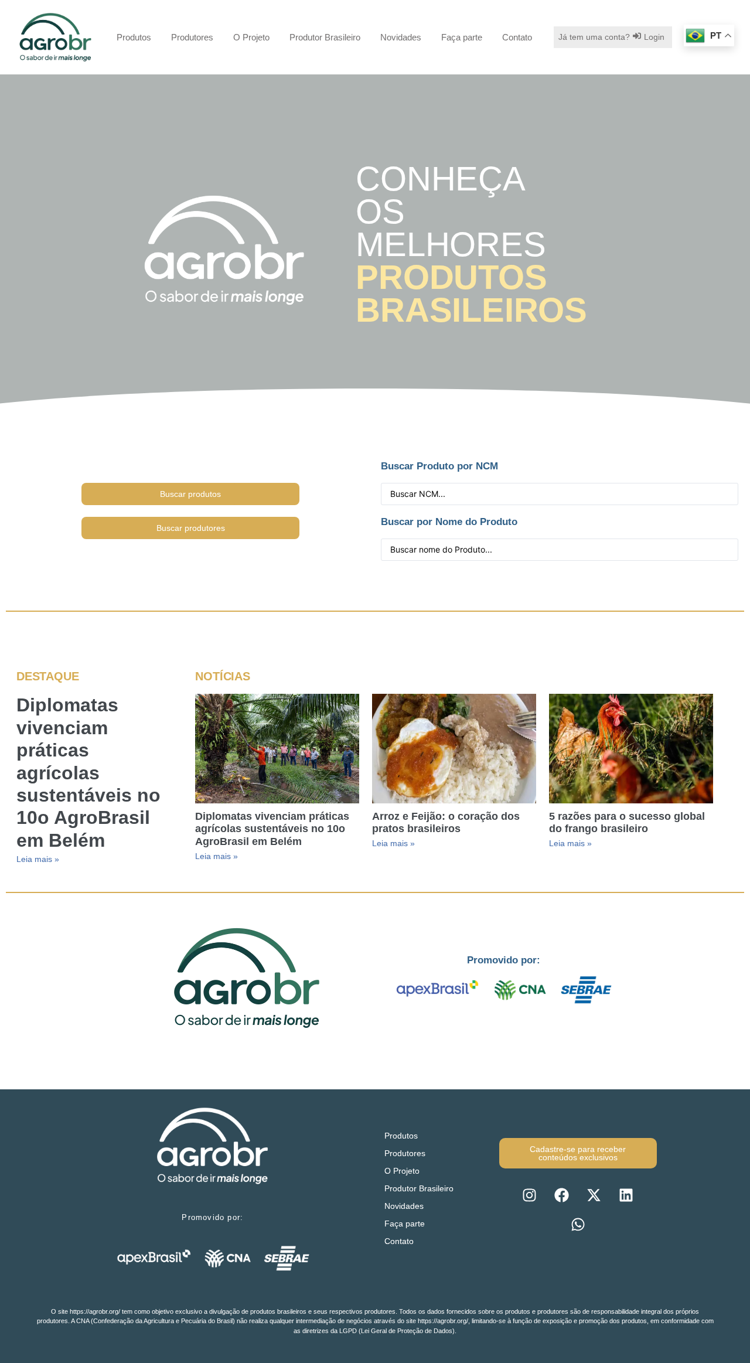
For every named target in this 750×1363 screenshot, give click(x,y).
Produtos (134, 37)
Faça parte (461, 37)
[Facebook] (562, 1194)
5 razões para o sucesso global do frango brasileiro (627, 822)
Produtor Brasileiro (324, 37)
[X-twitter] (594, 1194)
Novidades (400, 37)
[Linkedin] (626, 1194)
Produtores (192, 37)
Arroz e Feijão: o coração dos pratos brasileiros (446, 822)
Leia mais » (37, 859)
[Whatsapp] (577, 1224)
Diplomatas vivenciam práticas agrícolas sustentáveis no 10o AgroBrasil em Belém (88, 772)
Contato (517, 37)
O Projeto (251, 37)
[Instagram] (529, 1194)
